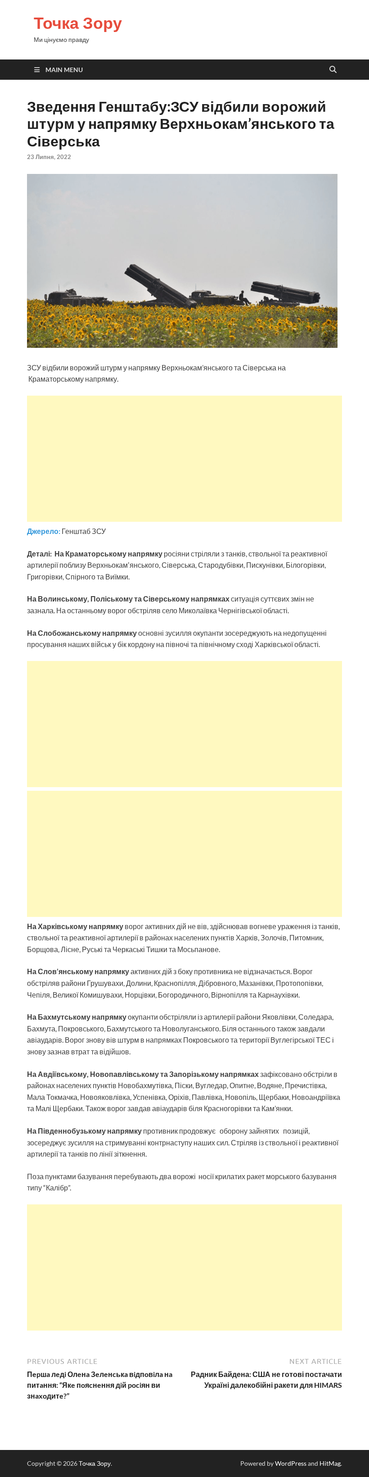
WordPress (290, 1463)
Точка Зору (78, 23)
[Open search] (333, 69)
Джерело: (44, 531)
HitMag (330, 1463)
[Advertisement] (184, 459)
